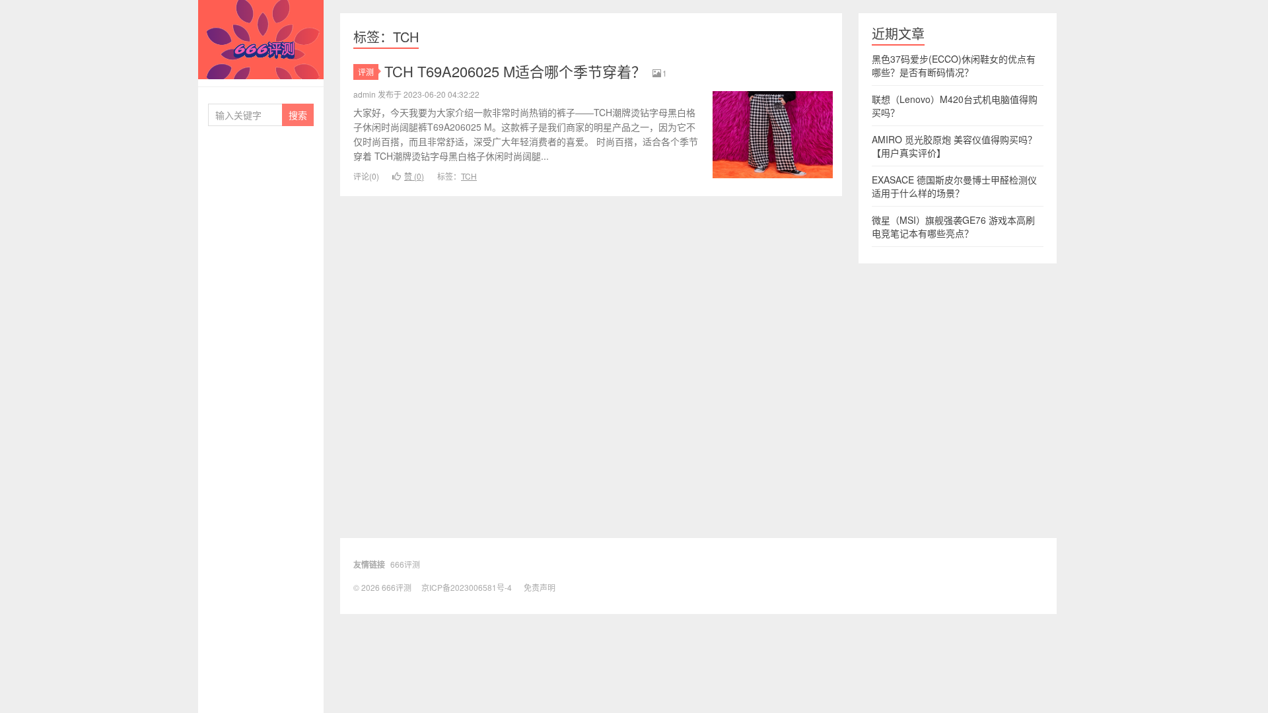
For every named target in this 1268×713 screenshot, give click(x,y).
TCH (469, 176)
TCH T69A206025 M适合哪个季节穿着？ (515, 71)
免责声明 (539, 587)
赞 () (414, 176)
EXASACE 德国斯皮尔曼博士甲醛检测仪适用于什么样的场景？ (954, 186)
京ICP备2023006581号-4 (466, 587)
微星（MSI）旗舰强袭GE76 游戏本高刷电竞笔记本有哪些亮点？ (953, 226)
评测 (366, 71)
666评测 (261, 39)
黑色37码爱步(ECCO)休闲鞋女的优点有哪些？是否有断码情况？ (954, 65)
